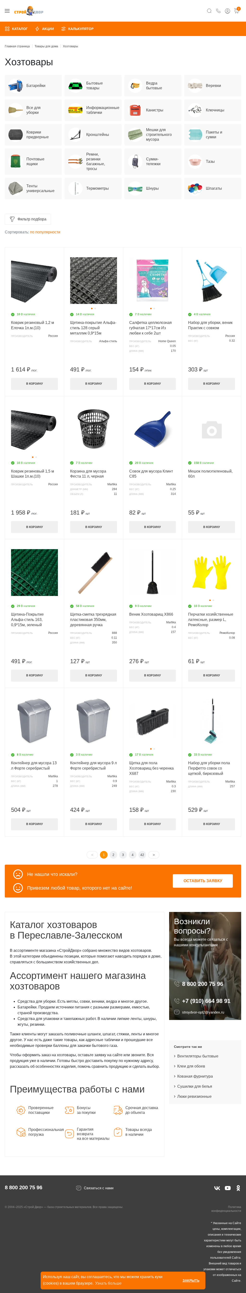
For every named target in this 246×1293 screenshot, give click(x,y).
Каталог (20, 29)
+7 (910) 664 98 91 (206, 1001)
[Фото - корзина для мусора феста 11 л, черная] (93, 429)
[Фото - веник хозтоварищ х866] (152, 572)
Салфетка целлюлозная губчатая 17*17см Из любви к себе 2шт (150, 328)
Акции (48, 29)
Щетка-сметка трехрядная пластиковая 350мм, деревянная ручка (93, 619)
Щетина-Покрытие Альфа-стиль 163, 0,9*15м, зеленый (27, 619)
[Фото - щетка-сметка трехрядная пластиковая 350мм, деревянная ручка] (93, 572)
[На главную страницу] (28, 11)
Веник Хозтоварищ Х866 (151, 614)
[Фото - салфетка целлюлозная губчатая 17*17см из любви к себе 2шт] (152, 281)
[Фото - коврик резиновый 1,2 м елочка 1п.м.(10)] (34, 281)
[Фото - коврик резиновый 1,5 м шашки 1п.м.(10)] (34, 429)
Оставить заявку (203, 881)
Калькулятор (80, 29)
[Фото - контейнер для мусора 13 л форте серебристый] (34, 721)
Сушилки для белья (194, 1086)
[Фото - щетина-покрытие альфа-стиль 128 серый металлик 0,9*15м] (93, 281)
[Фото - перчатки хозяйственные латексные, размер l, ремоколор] (211, 572)
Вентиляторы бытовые (197, 1056)
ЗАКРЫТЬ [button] (191, 1280)
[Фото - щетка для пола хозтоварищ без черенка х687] (152, 721)
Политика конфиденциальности (226, 1209)
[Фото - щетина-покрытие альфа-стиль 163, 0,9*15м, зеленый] (34, 572)
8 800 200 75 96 (203, 984)
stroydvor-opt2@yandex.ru (203, 1012)
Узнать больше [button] (108, 1283)
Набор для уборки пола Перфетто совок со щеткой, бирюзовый (209, 768)
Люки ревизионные (194, 1096)
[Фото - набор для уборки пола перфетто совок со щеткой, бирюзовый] (211, 721)
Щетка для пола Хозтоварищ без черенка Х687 (151, 768)
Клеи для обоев (191, 1066)
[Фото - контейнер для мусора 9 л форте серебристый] (93, 721)
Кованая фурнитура (195, 1076)
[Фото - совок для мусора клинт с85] (152, 429)
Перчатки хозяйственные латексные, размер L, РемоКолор (210, 619)
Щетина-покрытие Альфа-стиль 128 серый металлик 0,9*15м (93, 328)
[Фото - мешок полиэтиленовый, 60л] (211, 429)
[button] (91, 308)
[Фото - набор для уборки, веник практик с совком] (211, 281)
